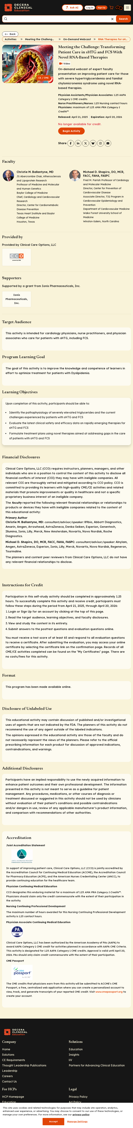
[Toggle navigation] (127, 8)
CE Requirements (13, 1060)
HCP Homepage (13, 1096)
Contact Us (9, 1081)
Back (12, 34)
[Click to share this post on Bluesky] (93, 143)
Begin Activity (71, 131)
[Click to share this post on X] (85, 143)
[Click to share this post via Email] (108, 143)
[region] (66, 1115)
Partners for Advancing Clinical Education (97, 1065)
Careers (7, 1076)
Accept (53, 1121)
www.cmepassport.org (109, 991)
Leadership (9, 1070)
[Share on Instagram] (100, 143)
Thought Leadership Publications (24, 1065)
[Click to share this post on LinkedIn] (78, 143)
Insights (74, 1054)
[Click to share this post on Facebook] (70, 143)
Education (76, 1049)
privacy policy (81, 1114)
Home (6, 1049)
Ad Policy (75, 1102)
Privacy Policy (78, 1096)
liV (70, 1060)
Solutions (8, 1054)
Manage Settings (77, 1121)
